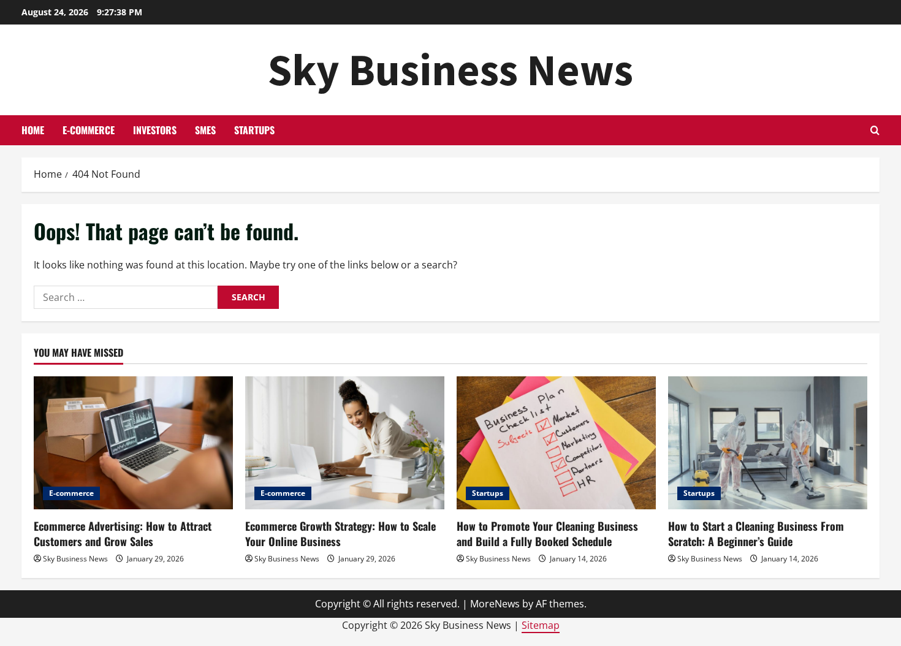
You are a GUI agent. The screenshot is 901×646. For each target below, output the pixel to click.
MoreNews (495, 603)
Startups (254, 130)
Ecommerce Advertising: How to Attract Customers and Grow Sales (122, 533)
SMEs (205, 130)
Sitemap (541, 625)
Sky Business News (450, 69)
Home (32, 130)
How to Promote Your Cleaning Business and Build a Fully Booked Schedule (547, 533)
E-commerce (89, 130)
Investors (155, 130)
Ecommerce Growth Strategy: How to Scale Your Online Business (340, 533)
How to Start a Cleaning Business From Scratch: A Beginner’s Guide (756, 533)
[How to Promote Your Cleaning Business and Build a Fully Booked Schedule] (556, 442)
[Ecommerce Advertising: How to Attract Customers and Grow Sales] (133, 442)
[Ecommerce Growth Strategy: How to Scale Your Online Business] (344, 442)
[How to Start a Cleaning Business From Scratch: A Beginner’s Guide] (767, 442)
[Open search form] (875, 130)
